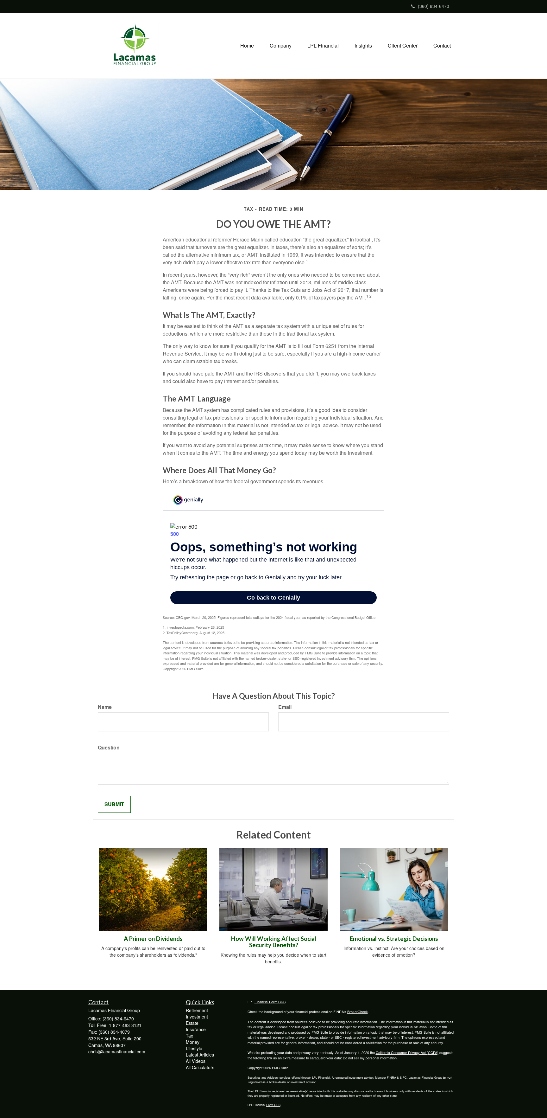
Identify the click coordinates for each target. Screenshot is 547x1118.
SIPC (403, 1077)
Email (285, 707)
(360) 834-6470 (433, 6)
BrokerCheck (357, 1011)
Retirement (197, 1010)
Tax (189, 1035)
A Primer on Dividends (153, 938)
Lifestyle (194, 1048)
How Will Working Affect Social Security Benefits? (273, 942)
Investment (197, 1016)
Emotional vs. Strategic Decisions (394, 938)
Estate (192, 1023)
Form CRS (273, 1104)
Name (105, 707)
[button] (280, 45)
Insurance (196, 1029)
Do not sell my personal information (370, 1057)
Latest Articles (200, 1054)
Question (109, 747)
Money (192, 1042)
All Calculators (200, 1067)
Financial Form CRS (270, 1001)
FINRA (391, 1077)
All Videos (195, 1061)
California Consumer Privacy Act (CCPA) (407, 1052)
